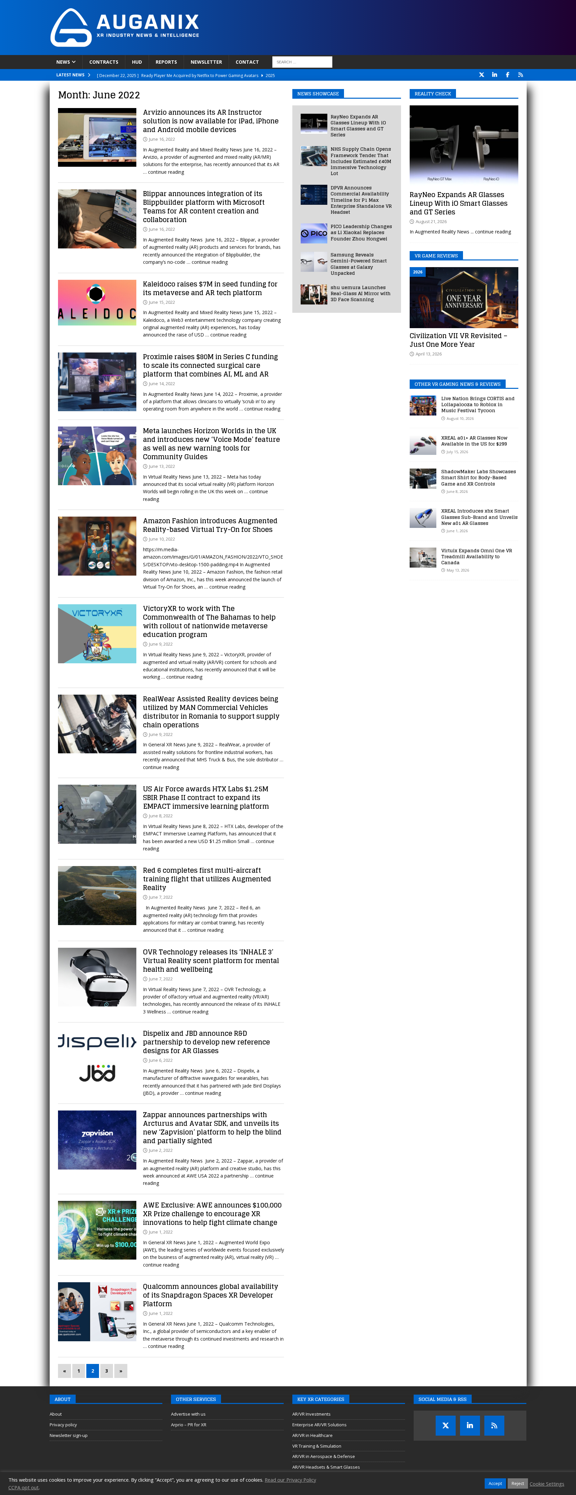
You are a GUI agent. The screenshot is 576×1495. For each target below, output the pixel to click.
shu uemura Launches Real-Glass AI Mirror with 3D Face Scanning (361, 293)
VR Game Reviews (436, 255)
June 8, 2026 (457, 491)
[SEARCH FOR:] (302, 62)
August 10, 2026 (460, 418)
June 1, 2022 (161, 1232)
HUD (137, 62)
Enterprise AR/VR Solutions (319, 1425)
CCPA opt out (23, 1487)
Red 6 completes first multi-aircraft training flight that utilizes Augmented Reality (207, 879)
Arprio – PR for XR (188, 1425)
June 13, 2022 (162, 466)
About (56, 1414)
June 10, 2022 (162, 539)
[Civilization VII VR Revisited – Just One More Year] (464, 297)
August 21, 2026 (431, 221)
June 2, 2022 (161, 1150)
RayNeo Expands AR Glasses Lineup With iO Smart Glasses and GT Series (358, 125)
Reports (166, 62)
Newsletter (206, 62)
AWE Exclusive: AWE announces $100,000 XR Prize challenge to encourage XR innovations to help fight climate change (212, 1214)
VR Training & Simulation (316, 1446)
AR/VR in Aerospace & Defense (323, 1456)
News (63, 62)
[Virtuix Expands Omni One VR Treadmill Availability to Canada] (423, 558)
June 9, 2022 (161, 644)
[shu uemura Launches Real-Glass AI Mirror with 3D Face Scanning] (314, 294)
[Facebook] (508, 75)
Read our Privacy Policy (290, 1480)
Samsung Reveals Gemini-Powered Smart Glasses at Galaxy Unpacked (359, 263)
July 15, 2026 (457, 451)
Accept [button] (495, 1483)
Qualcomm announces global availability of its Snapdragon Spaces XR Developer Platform (210, 1295)
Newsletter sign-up (69, 1435)
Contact (247, 62)
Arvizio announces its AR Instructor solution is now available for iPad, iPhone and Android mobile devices (211, 121)
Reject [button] (518, 1483)
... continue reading (491, 231)
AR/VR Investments (311, 1414)
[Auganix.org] (200, 51)
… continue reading (163, 172)
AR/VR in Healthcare (312, 1435)
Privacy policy (63, 1425)
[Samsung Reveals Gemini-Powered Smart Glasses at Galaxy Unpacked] (314, 262)
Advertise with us (188, 1414)
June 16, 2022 (162, 139)
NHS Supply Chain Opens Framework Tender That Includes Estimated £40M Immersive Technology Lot (361, 161)
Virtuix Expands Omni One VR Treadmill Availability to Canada (476, 556)
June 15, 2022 (162, 302)
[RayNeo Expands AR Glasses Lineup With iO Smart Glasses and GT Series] (314, 124)
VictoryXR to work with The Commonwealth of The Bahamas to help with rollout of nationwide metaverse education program (209, 622)
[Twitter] (482, 75)
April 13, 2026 (429, 354)
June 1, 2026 (457, 530)
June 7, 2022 (161, 897)
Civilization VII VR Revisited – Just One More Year (458, 340)
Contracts (103, 62)
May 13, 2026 (458, 570)
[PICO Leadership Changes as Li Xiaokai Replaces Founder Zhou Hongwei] (314, 233)
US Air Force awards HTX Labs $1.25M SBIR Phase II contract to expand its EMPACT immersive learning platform (206, 797)
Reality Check (433, 93)
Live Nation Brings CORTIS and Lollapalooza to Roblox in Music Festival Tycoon (478, 404)
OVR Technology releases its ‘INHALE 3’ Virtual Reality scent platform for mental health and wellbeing (211, 960)
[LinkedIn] (495, 75)
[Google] (521, 75)
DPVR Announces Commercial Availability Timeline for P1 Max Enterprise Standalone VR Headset (361, 199)
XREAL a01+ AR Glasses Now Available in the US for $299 (474, 441)
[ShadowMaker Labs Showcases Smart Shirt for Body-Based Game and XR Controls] (423, 479)
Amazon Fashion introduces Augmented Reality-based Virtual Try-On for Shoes (210, 525)
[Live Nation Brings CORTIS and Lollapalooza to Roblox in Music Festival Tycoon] (423, 406)
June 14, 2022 (162, 384)
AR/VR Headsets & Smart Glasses (326, 1467)
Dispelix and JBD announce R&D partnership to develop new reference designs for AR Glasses (206, 1042)
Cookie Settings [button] (547, 1484)
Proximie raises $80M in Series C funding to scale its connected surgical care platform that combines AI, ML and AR (210, 365)
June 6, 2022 (161, 1060)
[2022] (97, 137)
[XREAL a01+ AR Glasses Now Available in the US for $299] (423, 445)
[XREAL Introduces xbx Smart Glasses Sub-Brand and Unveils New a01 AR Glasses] (423, 518)
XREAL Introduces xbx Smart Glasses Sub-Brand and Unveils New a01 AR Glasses (479, 517)
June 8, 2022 (161, 816)
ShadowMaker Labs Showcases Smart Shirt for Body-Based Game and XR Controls (478, 477)
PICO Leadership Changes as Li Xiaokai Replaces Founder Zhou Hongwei (361, 232)
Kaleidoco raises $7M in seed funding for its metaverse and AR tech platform (210, 288)
